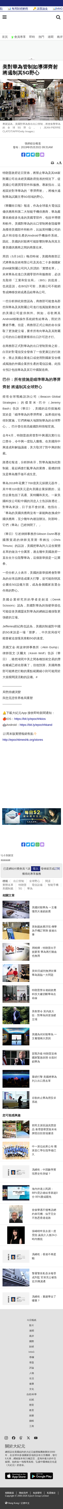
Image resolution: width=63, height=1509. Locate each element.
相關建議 (9, 1493)
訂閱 (57, 868)
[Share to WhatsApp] (37, 155)
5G (20, 888)
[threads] (21, 1437)
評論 (31, 1367)
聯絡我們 (23, 1493)
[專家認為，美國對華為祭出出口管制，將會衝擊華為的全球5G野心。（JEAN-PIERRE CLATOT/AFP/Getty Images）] (31, 100)
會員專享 (20, 36)
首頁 (5, 36)
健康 (31, 1383)
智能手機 (53, 884)
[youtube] (35, 1437)
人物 (31, 1373)
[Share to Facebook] (23, 155)
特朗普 (22, 884)
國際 (31, 1341)
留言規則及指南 (5, 860)
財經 (31, 1346)
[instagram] (6, 1437)
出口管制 (18, 881)
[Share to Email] (42, 155)
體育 (31, 1405)
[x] (28, 1437)
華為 (30, 888)
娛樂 (31, 1415)
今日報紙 (31, 1320)
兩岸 (60, 36)
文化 (31, 1389)
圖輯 (31, 1420)
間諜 (48, 881)
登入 (35, 868)
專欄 (31, 1357)
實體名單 (8, 884)
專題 (31, 1362)
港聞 (50, 36)
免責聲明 (37, 1493)
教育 (31, 1410)
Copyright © (11, 1496)
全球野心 (34, 881)
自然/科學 (32, 1394)
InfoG (31, 1352)
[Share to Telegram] (33, 155)
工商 (31, 1426)
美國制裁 (8, 888)
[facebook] (13, 1437)
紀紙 (31, 1399)
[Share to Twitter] (28, 155)
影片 (31, 1325)
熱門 (41, 36)
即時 (32, 36)
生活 (31, 1378)
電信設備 (37, 884)
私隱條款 (51, 1493)
